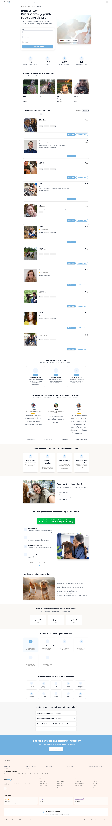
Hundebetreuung (61, 781)
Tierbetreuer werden (98, 1)
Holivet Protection (27, 2)
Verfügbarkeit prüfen (82, 134)
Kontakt (95, 787)
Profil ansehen (71, 134)
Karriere (95, 783)
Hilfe (43, 2)
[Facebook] (5, 788)
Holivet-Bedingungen (94, 819)
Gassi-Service (60, 785)
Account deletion (73, 819)
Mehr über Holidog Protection (38, 565)
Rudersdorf (33, 6)
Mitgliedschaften (36, 2)
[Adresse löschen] (50, 32)
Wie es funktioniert (17, 2)
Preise (40, 787)
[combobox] (38, 32)
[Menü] (106, 2)
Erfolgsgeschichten (79, 783)
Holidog (22, 6)
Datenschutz (65, 819)
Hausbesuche (60, 787)
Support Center (78, 785)
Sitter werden (78, 781)
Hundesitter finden (39, 46)
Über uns (95, 781)
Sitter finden (42, 781)
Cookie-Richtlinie (104, 819)
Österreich (27, 6)
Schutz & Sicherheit (43, 785)
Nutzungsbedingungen (84, 819)
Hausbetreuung (60, 783)
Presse (94, 785)
